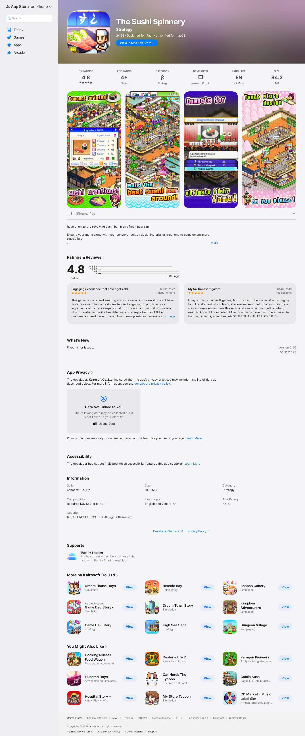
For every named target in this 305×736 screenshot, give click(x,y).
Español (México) (97, 718)
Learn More (194, 438)
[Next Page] (300, 149)
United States (74, 718)
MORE (171, 316)
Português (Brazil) (198, 718)
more (214, 242)
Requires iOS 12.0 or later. (85, 503)
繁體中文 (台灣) (237, 718)
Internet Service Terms (80, 731)
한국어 (179, 718)
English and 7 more (158, 503)
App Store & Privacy (108, 731)
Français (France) (161, 718)
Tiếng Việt (218, 718)
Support (152, 731)
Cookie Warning (134, 731)
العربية (115, 718)
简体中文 (142, 718)
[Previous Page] (62, 149)
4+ (224, 503)
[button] (29, 30)
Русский (128, 718)
